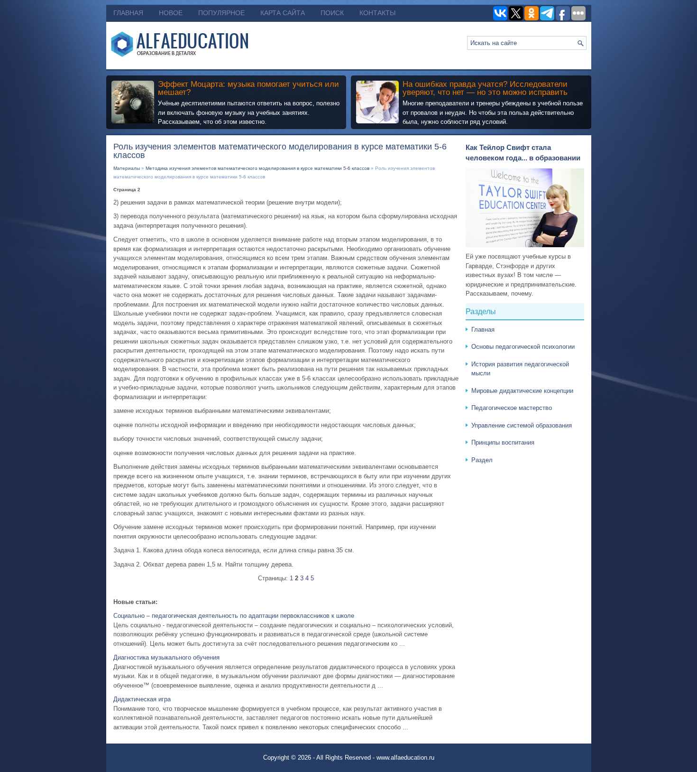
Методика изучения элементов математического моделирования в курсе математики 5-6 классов (257, 168)
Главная (128, 13)
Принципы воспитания (502, 442)
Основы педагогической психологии (523, 346)
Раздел (482, 460)
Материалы (126, 168)
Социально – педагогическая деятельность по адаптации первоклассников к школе (233, 615)
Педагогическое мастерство (511, 407)
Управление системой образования (521, 425)
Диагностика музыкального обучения (166, 657)
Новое (171, 13)
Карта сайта (282, 13)
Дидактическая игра (142, 699)
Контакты (377, 13)
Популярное (221, 13)
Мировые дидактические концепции (522, 390)
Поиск (332, 13)
